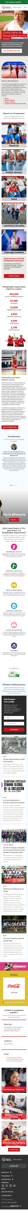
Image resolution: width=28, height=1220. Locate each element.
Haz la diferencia (14, 514)
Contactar (14, 1149)
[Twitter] (6, 1186)
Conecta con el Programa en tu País (15, 103)
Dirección (8, 1024)
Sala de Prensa (8, 844)
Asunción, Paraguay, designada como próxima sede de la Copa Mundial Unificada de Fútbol (14, 850)
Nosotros (5, 1172)
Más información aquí (11, 50)
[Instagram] (10, 1186)
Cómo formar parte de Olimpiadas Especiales (14, 259)
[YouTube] (14, 1186)
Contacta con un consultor (14, 1057)
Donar (13, 520)
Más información (10, 427)
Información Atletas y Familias (15, 1059)
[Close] (26, 1)
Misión (7, 98)
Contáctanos (14, 276)
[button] (25, 7)
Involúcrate (6, 1179)
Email (14, 723)
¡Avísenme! (14, 729)
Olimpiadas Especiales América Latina (11, 378)
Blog (5, 756)
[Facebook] (3, 1186)
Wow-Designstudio (12, 1202)
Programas (6, 1176)
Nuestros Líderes (10, 102)
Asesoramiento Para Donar (14, 1061)
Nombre (14, 718)
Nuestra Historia (10, 100)
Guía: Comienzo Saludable (13, 2)
